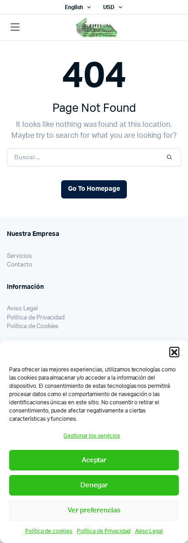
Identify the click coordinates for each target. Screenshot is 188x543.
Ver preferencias (94, 510)
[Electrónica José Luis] (106, 27)
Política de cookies (48, 531)
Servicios (19, 256)
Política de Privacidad (103, 531)
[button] (174, 351)
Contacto (19, 265)
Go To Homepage (94, 189)
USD (109, 7)
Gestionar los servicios (91, 436)
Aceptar (94, 460)
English (74, 7)
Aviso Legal (149, 531)
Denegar (94, 485)
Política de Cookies (32, 326)
